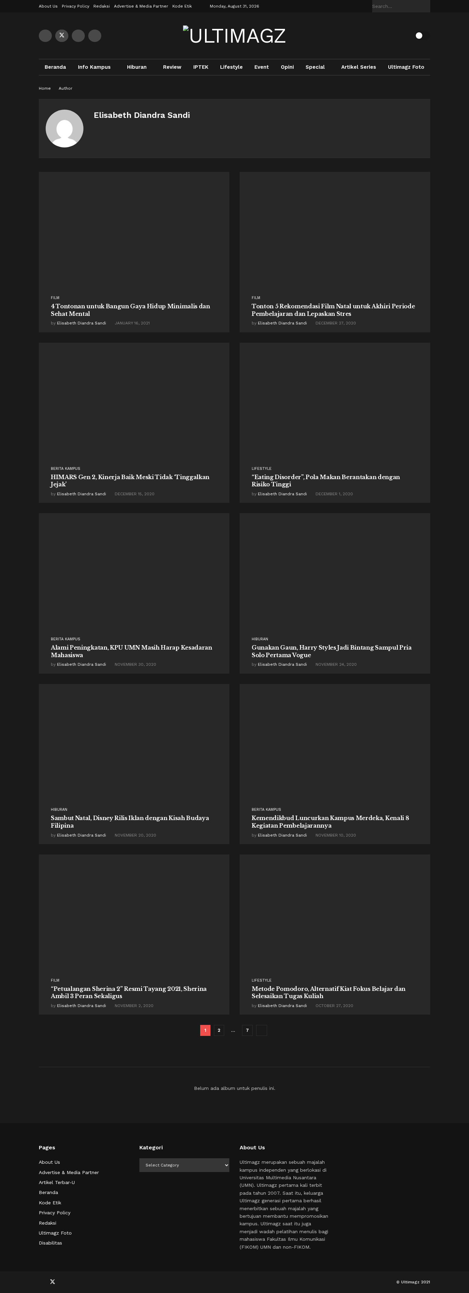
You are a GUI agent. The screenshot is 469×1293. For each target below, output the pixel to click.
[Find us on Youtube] (78, 36)
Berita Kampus (65, 469)
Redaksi (101, 6)
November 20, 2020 (134, 835)
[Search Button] (426, 6)
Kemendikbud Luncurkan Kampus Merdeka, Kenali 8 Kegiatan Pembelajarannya (330, 822)
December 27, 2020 (335, 323)
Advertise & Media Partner (141, 6)
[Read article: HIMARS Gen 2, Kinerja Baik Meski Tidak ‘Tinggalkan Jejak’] (134, 411)
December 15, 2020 (134, 493)
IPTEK (200, 67)
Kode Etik (182, 6)
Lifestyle (231, 67)
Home (45, 88)
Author (65, 88)
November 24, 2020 (335, 664)
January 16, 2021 (131, 323)
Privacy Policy (75, 6)
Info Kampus (94, 67)
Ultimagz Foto (406, 67)
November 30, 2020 (134, 664)
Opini (287, 67)
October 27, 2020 (333, 1005)
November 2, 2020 (133, 1005)
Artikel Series (358, 67)
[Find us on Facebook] (45, 36)
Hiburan (137, 67)
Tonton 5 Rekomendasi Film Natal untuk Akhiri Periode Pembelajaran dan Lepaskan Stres (333, 310)
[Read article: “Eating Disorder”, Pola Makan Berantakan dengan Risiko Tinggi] (335, 411)
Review (172, 67)
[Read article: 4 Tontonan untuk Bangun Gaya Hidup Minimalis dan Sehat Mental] (134, 240)
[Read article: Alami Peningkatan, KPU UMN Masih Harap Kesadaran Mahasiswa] (134, 581)
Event (261, 67)
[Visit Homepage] (234, 35)
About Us (48, 6)
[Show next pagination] (261, 1030)
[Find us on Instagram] (94, 36)
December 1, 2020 (333, 493)
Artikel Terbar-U (57, 1182)
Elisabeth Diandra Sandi (81, 323)
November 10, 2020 (335, 835)
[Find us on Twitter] (61, 36)
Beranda (55, 67)
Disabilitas (50, 1243)
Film (55, 298)
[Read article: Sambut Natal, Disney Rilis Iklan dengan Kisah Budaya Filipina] (134, 752)
